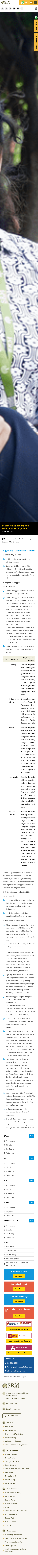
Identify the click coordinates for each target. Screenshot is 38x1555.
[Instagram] (10, 8)
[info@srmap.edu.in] (3, 1409)
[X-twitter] (21, 8)
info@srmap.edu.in (13, 1409)
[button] (31, 2)
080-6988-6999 (11, 1403)
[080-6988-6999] (3, 1403)
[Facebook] (6, 8)
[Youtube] (14, 8)
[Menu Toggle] (36, 8)
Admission (9, 539)
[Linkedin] (18, 8)
